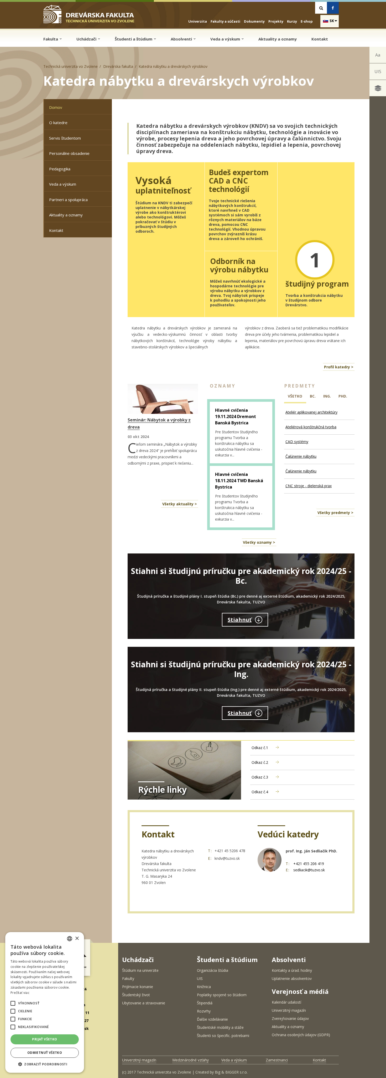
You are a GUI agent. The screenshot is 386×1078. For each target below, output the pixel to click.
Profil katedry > (338, 366)
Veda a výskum (225, 39)
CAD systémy (296, 441)
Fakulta (51, 39)
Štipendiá (204, 1002)
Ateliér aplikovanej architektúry (311, 412)
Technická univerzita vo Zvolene (70, 66)
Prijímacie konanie (137, 986)
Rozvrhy (204, 1011)
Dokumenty (254, 21)
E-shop (307, 21)
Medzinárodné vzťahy (190, 1059)
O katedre (58, 122)
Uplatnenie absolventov (292, 978)
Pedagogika (59, 168)
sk (332, 20)
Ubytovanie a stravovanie (143, 1002)
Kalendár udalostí (286, 1002)
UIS (377, 71)
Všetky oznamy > (259, 542)
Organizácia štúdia (212, 970)
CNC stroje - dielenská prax (308, 485)
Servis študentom (65, 138)
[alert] (44, 1002)
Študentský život (136, 994)
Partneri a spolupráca (68, 199)
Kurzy (292, 21)
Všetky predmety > (335, 512)
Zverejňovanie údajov (290, 1018)
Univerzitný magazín (289, 1010)
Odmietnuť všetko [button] (44, 1052)
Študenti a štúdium (134, 39)
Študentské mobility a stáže (220, 1027)
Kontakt (319, 39)
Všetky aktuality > (179, 503)
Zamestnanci (277, 1059)
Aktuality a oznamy (277, 39)
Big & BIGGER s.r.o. (231, 1072)
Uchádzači (86, 39)
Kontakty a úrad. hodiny (292, 970)
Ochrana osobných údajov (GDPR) (301, 1034)
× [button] (77, 938)
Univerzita (197, 21)
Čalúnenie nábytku (300, 456)
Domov (55, 107)
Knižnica (204, 986)
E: (210, 858)
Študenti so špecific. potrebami (223, 1035)
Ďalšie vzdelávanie (212, 1019)
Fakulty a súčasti (225, 21)
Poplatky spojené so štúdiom (222, 994)
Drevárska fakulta (118, 66)
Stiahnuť (240, 619)
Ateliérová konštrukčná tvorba (310, 426)
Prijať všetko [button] (44, 1039)
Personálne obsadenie (69, 153)
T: (210, 850)
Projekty (275, 21)
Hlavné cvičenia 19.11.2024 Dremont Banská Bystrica (235, 416)
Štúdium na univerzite (140, 970)
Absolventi (182, 39)
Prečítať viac (20, 992)
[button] (13, 1003)
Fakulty (128, 978)
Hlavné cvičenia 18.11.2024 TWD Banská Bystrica (239, 480)
